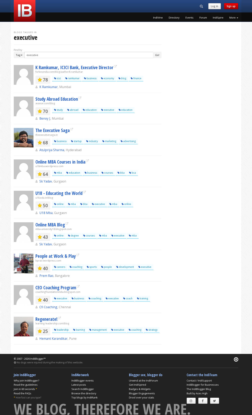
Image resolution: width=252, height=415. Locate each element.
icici (58, 78)
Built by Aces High (197, 393)
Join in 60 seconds (24, 389)
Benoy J (44, 118)
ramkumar (73, 78)
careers (60, 267)
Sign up (231, 6)
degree (74, 235)
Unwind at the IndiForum (143, 380)
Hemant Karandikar (53, 338)
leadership (62, 329)
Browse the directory (83, 393)
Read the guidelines (26, 384)
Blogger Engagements (142, 393)
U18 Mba (46, 213)
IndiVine (158, 17)
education (91, 110)
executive (108, 110)
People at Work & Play (55, 256)
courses (108, 172)
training (143, 298)
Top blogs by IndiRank (84, 397)
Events (189, 17)
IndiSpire (218, 17)
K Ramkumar (48, 87)
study (59, 110)
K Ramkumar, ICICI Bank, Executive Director (74, 67)
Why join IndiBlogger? (26, 380)
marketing (110, 141)
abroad (73, 110)
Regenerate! (46, 319)
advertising (129, 141)
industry (93, 141)
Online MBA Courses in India (60, 162)
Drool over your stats (141, 397)
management (99, 329)
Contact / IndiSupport (199, 380)
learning (80, 329)
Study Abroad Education (56, 99)
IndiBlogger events (82, 380)
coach (128, 298)
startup (77, 141)
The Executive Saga (52, 130)
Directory (174, 17)
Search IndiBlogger (82, 389)
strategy (153, 329)
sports (93, 267)
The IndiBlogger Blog (199, 389)
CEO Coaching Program (55, 287)
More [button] (232, 17)
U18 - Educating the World (58, 193)
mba (59, 172)
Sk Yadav (45, 181)
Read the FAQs (22, 393)
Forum (203, 17)
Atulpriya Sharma (51, 150)
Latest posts (78, 384)
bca (133, 172)
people (107, 267)
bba (122, 172)
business (91, 78)
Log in (214, 6)
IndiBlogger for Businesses (203, 384)
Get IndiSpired (137, 384)
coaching (77, 267)
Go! (157, 55)
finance (137, 78)
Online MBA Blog (50, 224)
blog (123, 78)
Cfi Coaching (48, 307)
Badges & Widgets (140, 389)
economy (108, 78)
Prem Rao (46, 276)
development (126, 267)
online (60, 204)
